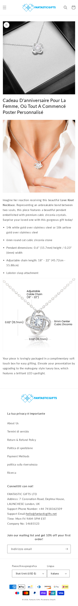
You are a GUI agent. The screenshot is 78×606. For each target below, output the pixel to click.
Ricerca (11, 472)
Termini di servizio (18, 431)
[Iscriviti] (67, 549)
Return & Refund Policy (21, 439)
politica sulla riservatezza (22, 464)
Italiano (55, 573)
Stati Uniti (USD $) (26, 573)
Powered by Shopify (48, 600)
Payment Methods (18, 456)
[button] (5, 7)
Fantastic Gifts (34, 600)
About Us (13, 423)
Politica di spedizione (20, 448)
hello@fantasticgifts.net (41, 513)
